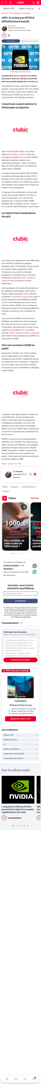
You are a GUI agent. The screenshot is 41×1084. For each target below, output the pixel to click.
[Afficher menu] (3, 2)
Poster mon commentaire (20, 660)
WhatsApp (8, 569)
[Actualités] (6, 1079)
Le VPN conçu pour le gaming (15, 671)
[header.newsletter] (10, 2)
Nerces (13, 26)
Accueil (5, 13)
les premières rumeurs (16, 154)
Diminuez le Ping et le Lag (20, 705)
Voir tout (35, 498)
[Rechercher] (6, 2)
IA (39, 8)
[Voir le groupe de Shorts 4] (20, 553)
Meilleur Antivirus (26, 8)
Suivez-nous (11, 41)
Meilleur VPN (8, 8)
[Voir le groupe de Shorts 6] (26, 553)
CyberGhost (20, 701)
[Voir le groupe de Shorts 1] (12, 553)
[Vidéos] (16, 1079)
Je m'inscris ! (20, 601)
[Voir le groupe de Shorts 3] (18, 553)
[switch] (33, 2)
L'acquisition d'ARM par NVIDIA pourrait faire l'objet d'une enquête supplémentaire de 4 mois (18, 809)
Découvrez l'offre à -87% (20, 719)
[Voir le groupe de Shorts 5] (23, 553)
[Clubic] (20, 3)
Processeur (26, 13)
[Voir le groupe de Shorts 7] (28, 553)
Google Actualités (11, 565)
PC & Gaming (14, 13)
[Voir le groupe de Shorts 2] (15, 553)
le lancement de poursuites (22, 297)
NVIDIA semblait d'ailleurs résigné (23, 333)
